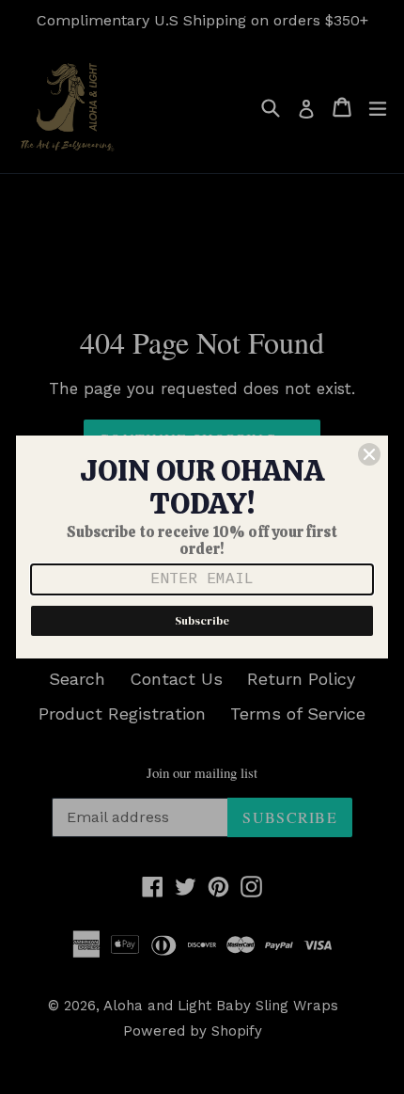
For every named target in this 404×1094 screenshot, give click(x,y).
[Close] (369, 454)
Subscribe (202, 620)
